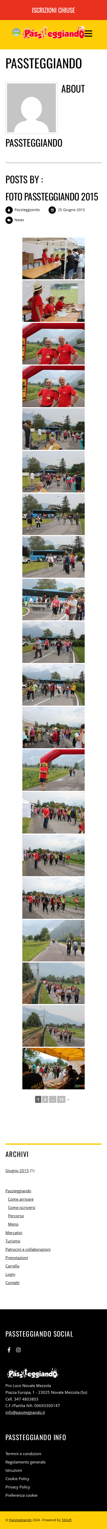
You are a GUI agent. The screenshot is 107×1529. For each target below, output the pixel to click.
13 (61, 1099)
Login (10, 1274)
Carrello (12, 1265)
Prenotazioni (16, 1257)
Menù (13, 1224)
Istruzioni (13, 1470)
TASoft (67, 1520)
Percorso (16, 1215)
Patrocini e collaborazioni (28, 1249)
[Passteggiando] (49, 35)
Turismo (12, 1241)
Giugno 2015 (17, 1170)
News (19, 219)
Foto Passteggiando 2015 (51, 196)
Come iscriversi (21, 1207)
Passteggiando (27, 209)
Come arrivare (21, 1199)
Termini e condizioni (23, 1453)
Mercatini (13, 1232)
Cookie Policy (17, 1478)
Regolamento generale (25, 1462)
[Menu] (88, 33)
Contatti (12, 1282)
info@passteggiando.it (25, 1412)
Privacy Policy (17, 1486)
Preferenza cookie (21, 1495)
